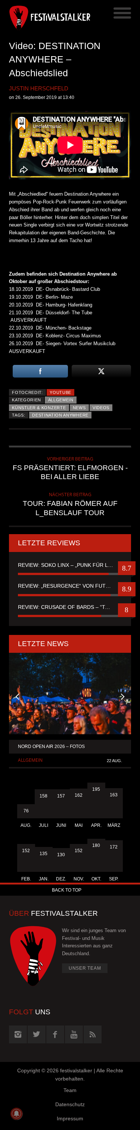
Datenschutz (70, 1104)
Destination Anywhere (60, 415)
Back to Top (66, 890)
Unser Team (85, 968)
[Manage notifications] (16, 1114)
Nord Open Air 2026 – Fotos (51, 746)
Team (70, 1090)
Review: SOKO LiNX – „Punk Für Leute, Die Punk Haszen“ (70, 565)
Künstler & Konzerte (39, 407)
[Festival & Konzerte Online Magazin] (39, 16)
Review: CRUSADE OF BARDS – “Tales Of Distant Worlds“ (70, 607)
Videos (101, 407)
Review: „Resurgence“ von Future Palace (70, 586)
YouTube (60, 392)
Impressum (70, 1118)
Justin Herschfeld (38, 88)
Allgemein (61, 400)
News (79, 407)
